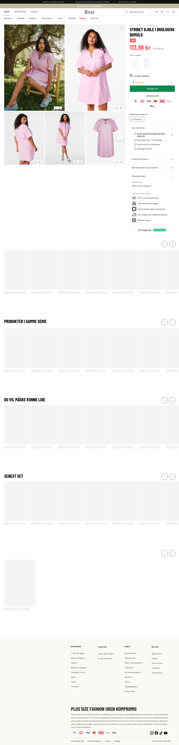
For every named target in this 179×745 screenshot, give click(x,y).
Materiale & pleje (138, 176)
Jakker (74, 663)
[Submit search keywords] (126, 11)
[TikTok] (161, 733)
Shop (7, 11)
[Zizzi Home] (89, 11)
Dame (132, 25)
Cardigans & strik (78, 672)
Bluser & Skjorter (78, 658)
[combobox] (137, 11)
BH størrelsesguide (133, 672)
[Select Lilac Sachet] (135, 63)
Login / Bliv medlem (106, 653)
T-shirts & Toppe (77, 653)
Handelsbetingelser (94, 741)
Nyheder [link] (21, 18)
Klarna (127, 682)
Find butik (129, 667)
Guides (34, 11)
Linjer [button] (60, 18)
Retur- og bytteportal (133, 663)
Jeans (73, 682)
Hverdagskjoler (151, 25)
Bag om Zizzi (157, 653)
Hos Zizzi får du (138, 127)
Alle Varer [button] (8, 18)
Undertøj (74, 686)
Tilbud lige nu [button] (46, 18)
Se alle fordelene (105, 658)
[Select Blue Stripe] (146, 63)
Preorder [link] (72, 18)
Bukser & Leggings (78, 667)
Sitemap (117, 741)
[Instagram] (152, 733)
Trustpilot (156, 668)
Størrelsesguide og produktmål (145, 167)
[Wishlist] (122, 28)
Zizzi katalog (157, 672)
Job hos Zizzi (157, 663)
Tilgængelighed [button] (131, 686)
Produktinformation (140, 159)
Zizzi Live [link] (94, 18)
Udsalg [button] (82, 18)
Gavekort (128, 677)
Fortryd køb (129, 691)
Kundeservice (130, 653)
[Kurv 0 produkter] (173, 12)
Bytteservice (130, 658)
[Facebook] (156, 733)
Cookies (108, 741)
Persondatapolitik (77, 741)
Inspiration (20, 11)
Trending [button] (32, 18)
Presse (154, 658)
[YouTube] (165, 733)
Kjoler (140, 25)
